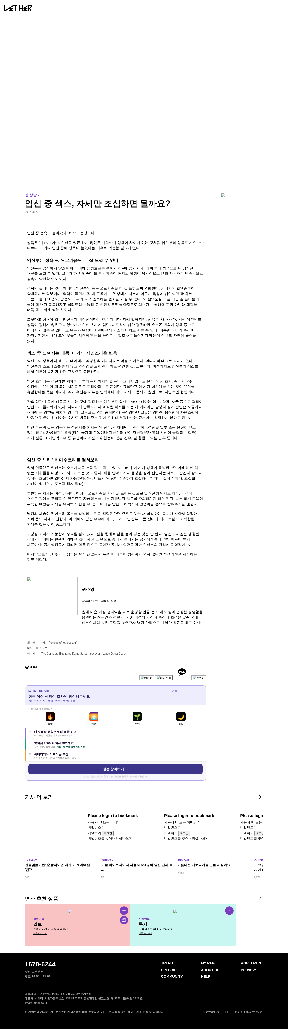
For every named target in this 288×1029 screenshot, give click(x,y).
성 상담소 (32, 195)
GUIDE (258, 860)
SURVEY (107, 860)
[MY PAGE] (272, 8)
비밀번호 (95, 827)
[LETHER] (18, 8)
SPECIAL (114, 9)
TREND (81, 9)
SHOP (199, 9)
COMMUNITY (153, 9)
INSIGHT (31, 860)
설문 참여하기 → (115, 769)
